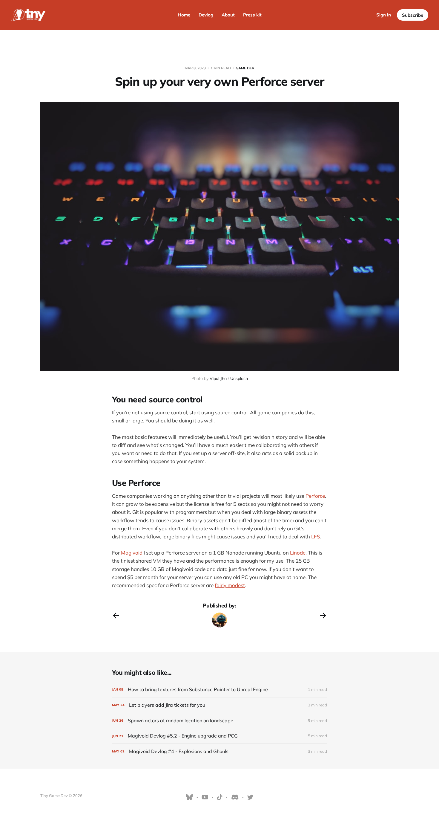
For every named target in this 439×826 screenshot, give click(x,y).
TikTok (219, 797)
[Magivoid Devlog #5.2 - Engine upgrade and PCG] (219, 735)
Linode (298, 552)
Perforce (315, 496)
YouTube (205, 797)
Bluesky (189, 797)
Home (184, 15)
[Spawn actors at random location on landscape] (219, 720)
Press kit (252, 15)
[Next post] (323, 615)
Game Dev (245, 68)
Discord (235, 797)
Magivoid (131, 552)
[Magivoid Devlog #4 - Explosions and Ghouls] (219, 751)
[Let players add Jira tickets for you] (219, 705)
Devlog (206, 15)
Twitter (250, 797)
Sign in (383, 15)
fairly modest (230, 585)
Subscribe (412, 15)
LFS (315, 536)
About (228, 15)
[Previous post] (116, 615)
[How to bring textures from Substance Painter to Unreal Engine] (219, 689)
